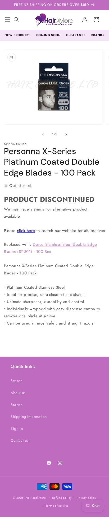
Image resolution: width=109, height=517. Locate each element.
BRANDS (98, 35)
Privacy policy (86, 498)
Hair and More (36, 497)
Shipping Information (29, 416)
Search (16, 380)
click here (26, 231)
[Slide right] (66, 134)
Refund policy (61, 498)
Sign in (17, 428)
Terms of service (57, 505)
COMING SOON (48, 35)
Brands (16, 404)
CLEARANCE (76, 35)
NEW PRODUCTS (17, 35)
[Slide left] (43, 134)
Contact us (20, 440)
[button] (16, 19)
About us (18, 392)
